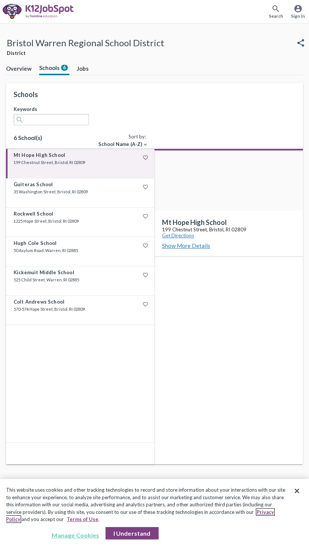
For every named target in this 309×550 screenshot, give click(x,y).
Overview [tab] (19, 68)
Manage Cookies (75, 535)
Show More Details (186, 245)
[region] (154, 514)
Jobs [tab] (83, 68)
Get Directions (178, 235)
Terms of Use (82, 519)
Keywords (25, 109)
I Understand (132, 533)
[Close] (297, 491)
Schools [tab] (52, 67)
